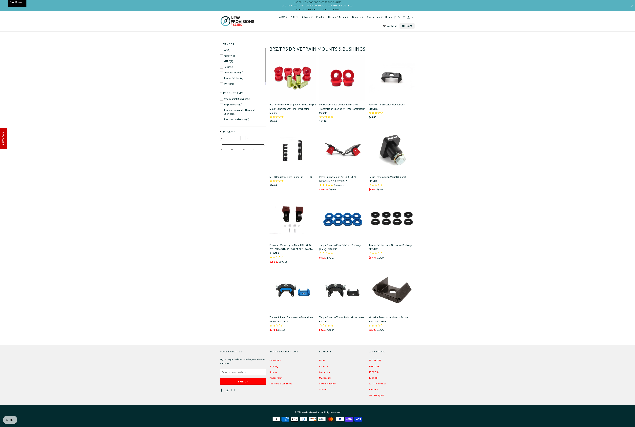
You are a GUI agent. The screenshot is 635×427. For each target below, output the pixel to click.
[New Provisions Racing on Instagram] (227, 390)
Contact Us (324, 372)
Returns (273, 372)
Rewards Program (327, 383)
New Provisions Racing (312, 412)
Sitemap (323, 389)
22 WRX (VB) (375, 360)
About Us (323, 366)
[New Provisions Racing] (237, 21)
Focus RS (373, 389)
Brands (357, 17)
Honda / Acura (338, 17)
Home (322, 360)
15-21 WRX (374, 372)
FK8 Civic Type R (376, 395)
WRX (283, 17)
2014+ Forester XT (377, 383)
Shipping (274, 366)
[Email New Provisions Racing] (233, 390)
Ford (320, 17)
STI (294, 17)
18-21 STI (373, 378)
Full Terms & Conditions (281, 383)
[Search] (413, 18)
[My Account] (408, 18)
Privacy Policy (276, 378)
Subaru (307, 17)
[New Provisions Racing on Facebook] (222, 390)
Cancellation (275, 360)
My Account (325, 378)
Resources (375, 17)
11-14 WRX (374, 366)
